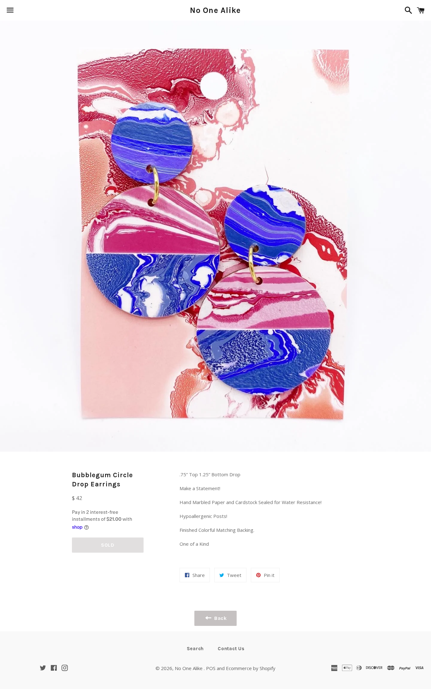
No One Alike (215, 10)
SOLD (108, 545)
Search (195, 648)
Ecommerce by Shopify (250, 668)
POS (211, 668)
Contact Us (231, 648)
